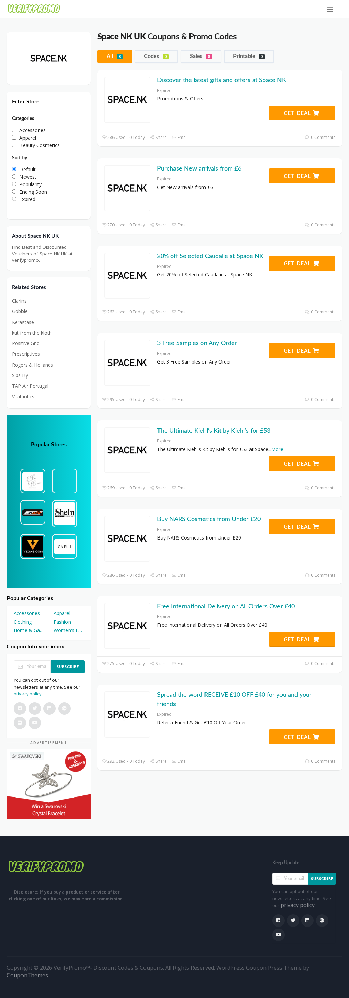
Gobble (20, 311)
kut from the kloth (32, 332)
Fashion (62, 621)
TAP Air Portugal (30, 386)
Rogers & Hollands (32, 364)
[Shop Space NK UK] (49, 57)
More (277, 449)
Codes (155, 56)
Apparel (62, 613)
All (114, 56)
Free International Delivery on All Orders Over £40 (226, 606)
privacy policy (28, 694)
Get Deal (298, 113)
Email (182, 137)
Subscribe (68, 667)
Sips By (20, 375)
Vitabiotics (23, 396)
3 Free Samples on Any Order (197, 343)
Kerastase (23, 322)
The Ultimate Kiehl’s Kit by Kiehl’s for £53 (213, 431)
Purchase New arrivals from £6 (199, 169)
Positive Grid (26, 343)
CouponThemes (27, 975)
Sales (200, 56)
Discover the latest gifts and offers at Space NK (221, 80)
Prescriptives (26, 354)
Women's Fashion (69, 630)
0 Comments (322, 137)
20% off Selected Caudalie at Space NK (210, 256)
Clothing (23, 621)
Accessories (27, 613)
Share (161, 137)
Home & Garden (29, 630)
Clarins (19, 300)
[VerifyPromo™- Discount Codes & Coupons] (34, 8)
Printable (248, 56)
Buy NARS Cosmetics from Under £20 (209, 519)
